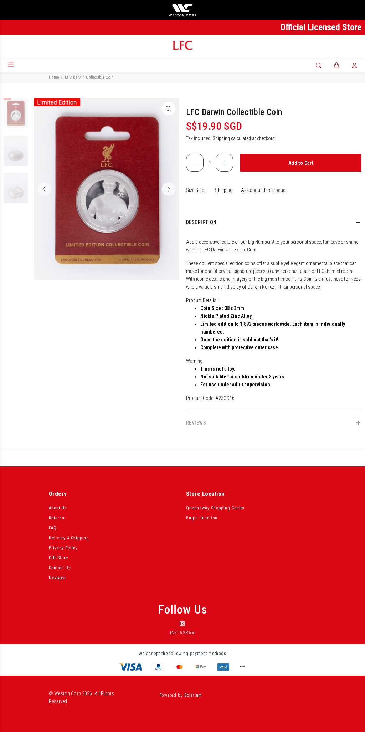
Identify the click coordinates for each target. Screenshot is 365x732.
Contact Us (60, 567)
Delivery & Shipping (69, 537)
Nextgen (57, 577)
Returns (57, 517)
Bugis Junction (201, 517)
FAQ (53, 527)
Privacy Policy (63, 547)
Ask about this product (264, 190)
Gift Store (58, 557)
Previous (44, 189)
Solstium (193, 695)
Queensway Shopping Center (215, 507)
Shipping (221, 138)
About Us (58, 507)
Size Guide (196, 190)
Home (54, 77)
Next (168, 189)
